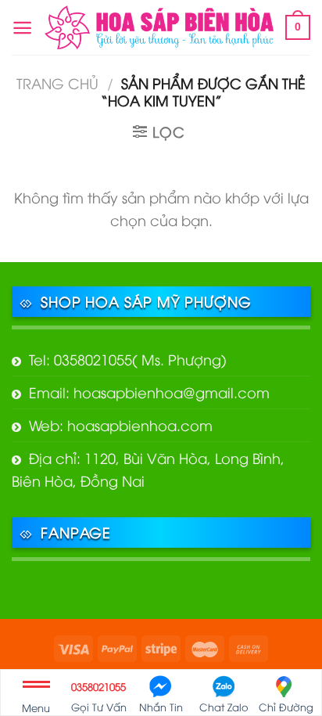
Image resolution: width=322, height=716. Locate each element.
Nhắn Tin (161, 707)
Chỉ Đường (286, 707)
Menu (36, 707)
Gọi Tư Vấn (99, 696)
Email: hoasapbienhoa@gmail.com (149, 391)
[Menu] (22, 28)
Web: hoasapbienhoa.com (121, 424)
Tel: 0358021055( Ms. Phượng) (128, 359)
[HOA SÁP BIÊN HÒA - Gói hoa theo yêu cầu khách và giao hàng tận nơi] (159, 28)
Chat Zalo (224, 707)
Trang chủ (57, 82)
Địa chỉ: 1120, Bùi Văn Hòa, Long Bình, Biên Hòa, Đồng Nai (148, 469)
